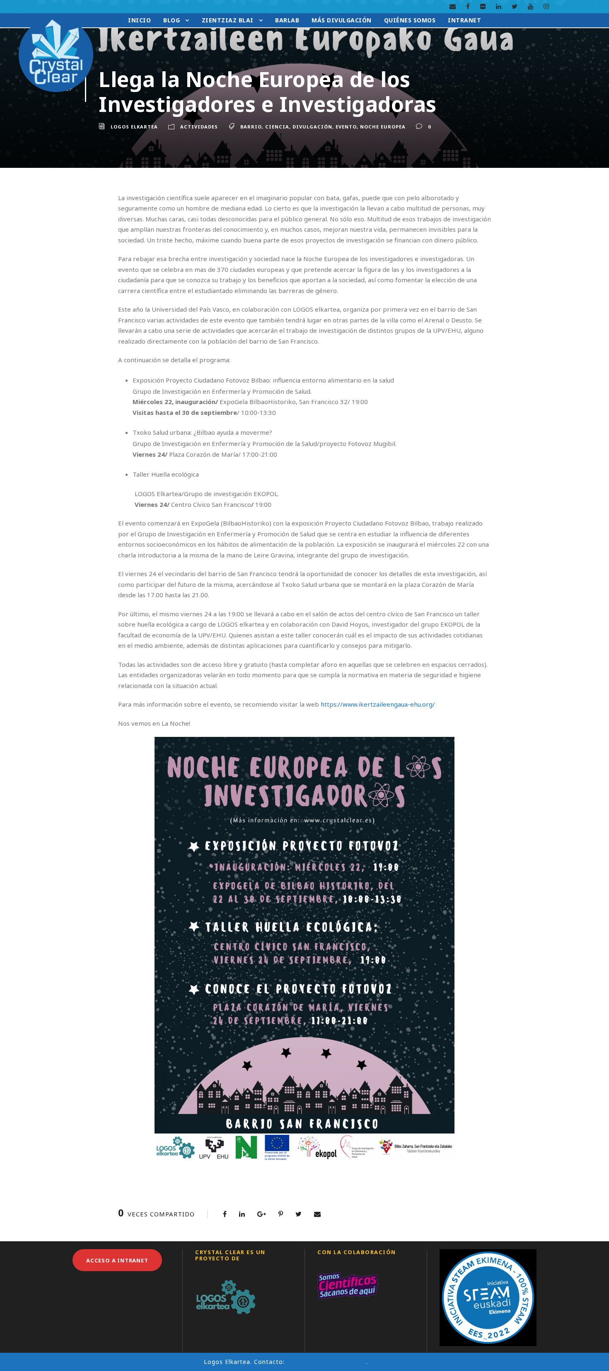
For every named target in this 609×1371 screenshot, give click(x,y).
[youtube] (530, 6)
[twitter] (514, 6)
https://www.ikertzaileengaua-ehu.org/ (378, 704)
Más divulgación (342, 20)
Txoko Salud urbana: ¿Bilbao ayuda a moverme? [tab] (202, 432)
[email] (453, 6)
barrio (251, 127)
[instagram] (546, 6)
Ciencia (277, 127)
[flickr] (483, 6)
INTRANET (464, 20)
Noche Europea (383, 127)
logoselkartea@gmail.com (326, 1362)
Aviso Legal (387, 1362)
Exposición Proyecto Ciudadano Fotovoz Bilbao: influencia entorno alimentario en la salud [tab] (263, 380)
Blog (171, 20)
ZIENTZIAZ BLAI (228, 20)
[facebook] (468, 6)
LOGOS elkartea (134, 127)
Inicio (139, 20)
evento (346, 127)
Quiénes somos (410, 20)
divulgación (312, 127)
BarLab (287, 20)
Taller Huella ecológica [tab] (166, 474)
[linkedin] (498, 6)
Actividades (199, 127)
